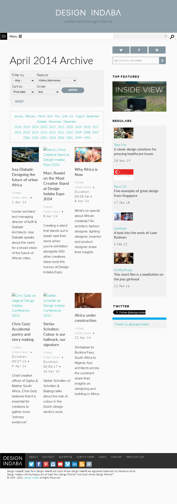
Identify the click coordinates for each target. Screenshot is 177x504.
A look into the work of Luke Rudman (135, 235)
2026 (17, 127)
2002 (61, 138)
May (57, 116)
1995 (87, 138)
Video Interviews (20, 194)
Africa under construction (85, 317)
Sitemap (116, 457)
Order (41, 86)
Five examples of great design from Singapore (136, 193)
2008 (87, 132)
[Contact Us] (89, 464)
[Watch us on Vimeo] (67, 464)
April (50, 116)
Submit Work (85, 457)
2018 (87, 127)
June (65, 116)
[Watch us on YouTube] (60, 464)
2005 (35, 138)
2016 (17, 132)
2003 (52, 138)
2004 (43, 138)
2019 (78, 127)
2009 (78, 132)
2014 (35, 132)
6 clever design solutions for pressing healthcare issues (135, 151)
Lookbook (120, 228)
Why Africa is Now (86, 171)
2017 (95, 127)
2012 (52, 132)
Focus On (120, 186)
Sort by (17, 86)
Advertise (65, 457)
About (33, 457)
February (30, 116)
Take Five (120, 144)
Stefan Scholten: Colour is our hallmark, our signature (54, 334)
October (42, 121)
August (80, 116)
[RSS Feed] (82, 464)
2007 (95, 132)
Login (103, 457)
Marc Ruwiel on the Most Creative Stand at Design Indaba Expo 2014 (56, 185)
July (71, 116)
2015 (26, 132)
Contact (48, 457)
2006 (26, 138)
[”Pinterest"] (157, 50)
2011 (61, 132)
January (19, 116)
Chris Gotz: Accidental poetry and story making (23, 331)
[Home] (88, 14)
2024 (35, 127)
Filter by (18, 74)
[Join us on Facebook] (138, 50)
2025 (26, 127)
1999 (78, 138)
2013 (43, 132)
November (55, 121)
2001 (69, 138)
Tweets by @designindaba (132, 324)
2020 (69, 127)
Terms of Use (135, 457)
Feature (42, 74)
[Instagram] (53, 464)
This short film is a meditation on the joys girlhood (138, 276)
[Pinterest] (46, 464)
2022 (52, 127)
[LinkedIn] (74, 464)
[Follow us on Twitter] (121, 50)
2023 (43, 127)
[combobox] (140, 36)
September (92, 116)
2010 (69, 132)
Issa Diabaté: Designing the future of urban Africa (25, 176)
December (69, 121)
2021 (61, 127)
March (42, 116)
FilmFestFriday (123, 270)
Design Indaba (31, 477)
